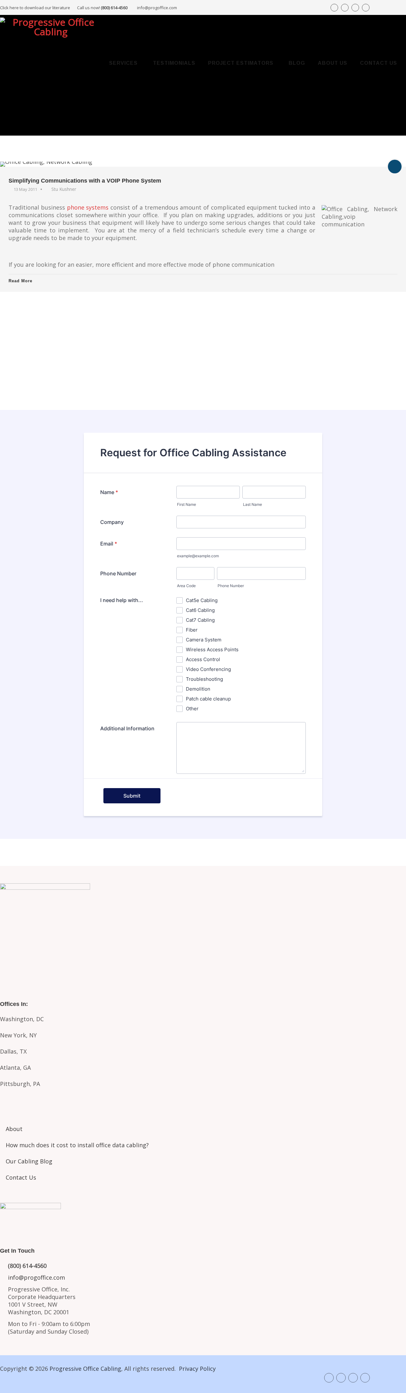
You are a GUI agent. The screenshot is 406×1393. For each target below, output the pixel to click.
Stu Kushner (63, 189)
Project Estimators (240, 63)
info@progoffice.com (157, 7)
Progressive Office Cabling (85, 1368)
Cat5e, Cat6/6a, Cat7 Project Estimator (203, 933)
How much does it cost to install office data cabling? (77, 1145)
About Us (332, 63)
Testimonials (174, 63)
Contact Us (378, 63)
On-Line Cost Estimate (203, 389)
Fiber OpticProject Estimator (203, 958)
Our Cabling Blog (29, 1161)
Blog (297, 63)
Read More (20, 280)
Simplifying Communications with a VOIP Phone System (85, 180)
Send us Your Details (203, 347)
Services (123, 63)
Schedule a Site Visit (203, 368)
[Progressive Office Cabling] (51, 31)
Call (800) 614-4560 (35, 324)
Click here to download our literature (64, 7)
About (14, 1129)
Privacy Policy (197, 1368)
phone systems (88, 207)
